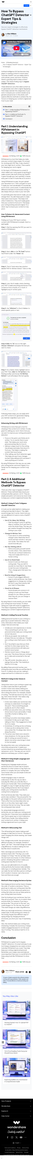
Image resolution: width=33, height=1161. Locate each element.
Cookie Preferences (9, 1152)
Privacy (19, 1147)
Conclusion (8, 119)
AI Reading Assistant (12, 62)
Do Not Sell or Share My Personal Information (16, 1150)
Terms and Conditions (10, 1147)
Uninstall (26, 1152)
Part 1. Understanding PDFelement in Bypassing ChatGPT (17, 110)
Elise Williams (11, 34)
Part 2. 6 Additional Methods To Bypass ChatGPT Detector (15, 115)
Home (3, 62)
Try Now (26, 5)
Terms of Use (25, 1147)
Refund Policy (19, 1152)
